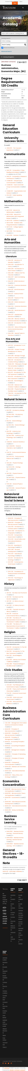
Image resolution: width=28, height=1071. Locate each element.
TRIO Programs (20, 935)
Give (15, 3)
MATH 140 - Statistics (12, 220)
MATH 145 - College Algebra (14, 227)
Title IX (4, 1047)
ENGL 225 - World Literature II (16, 310)
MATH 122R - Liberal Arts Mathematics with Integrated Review (15, 216)
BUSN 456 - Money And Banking (14, 810)
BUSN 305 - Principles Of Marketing (15, 754)
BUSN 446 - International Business (15, 771)
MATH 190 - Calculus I (12, 235)
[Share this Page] (22, 62)
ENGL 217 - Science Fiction (15, 294)
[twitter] (8, 1063)
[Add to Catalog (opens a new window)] (20, 62)
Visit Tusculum (13, 939)
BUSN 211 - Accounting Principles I (14, 741)
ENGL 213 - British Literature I (16, 281)
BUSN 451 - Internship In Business (12, 871)
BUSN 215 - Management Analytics (15, 750)
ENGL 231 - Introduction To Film (17, 323)
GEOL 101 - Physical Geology (14, 463)
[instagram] (11, 1063)
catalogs (6, 1068)
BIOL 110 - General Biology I (14, 421)
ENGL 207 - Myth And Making (16, 277)
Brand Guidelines (5, 978)
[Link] (9, 7)
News (21, 1)
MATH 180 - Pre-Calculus (13, 231)
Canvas (20, 910)
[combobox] (14, 33)
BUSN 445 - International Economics (15, 806)
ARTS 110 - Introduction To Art (16, 345)
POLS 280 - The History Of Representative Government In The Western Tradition (15, 626)
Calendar (16, 1)
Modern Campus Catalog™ (17, 1070)
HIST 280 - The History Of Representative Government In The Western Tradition (15, 620)
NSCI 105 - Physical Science (14, 473)
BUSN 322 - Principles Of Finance (14, 758)
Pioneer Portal (8, 1)
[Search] (25, 44)
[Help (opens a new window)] (26, 62)
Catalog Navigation (8, 57)
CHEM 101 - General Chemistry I (15, 442)
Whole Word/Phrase (9, 47)
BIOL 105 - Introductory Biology (15, 410)
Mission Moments (5, 1031)
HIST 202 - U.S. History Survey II (15, 605)
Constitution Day (5, 997)
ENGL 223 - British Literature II (16, 302)
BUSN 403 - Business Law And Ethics (15, 766)
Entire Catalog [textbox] (6, 41)
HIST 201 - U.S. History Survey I (15, 601)
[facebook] (3, 1063)
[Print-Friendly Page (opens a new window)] (24, 62)
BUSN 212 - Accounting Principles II (15, 746)
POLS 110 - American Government (16, 693)
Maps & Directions (13, 928)
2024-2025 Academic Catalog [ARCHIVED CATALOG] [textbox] (14, 33)
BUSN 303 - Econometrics (12, 797)
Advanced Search (6, 51)
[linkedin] (5, 1063)
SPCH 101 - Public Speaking (14, 195)
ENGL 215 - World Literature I (16, 289)
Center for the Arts (20, 924)
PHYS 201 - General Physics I (14, 484)
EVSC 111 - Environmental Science (16, 452)
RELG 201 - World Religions (15, 381)
